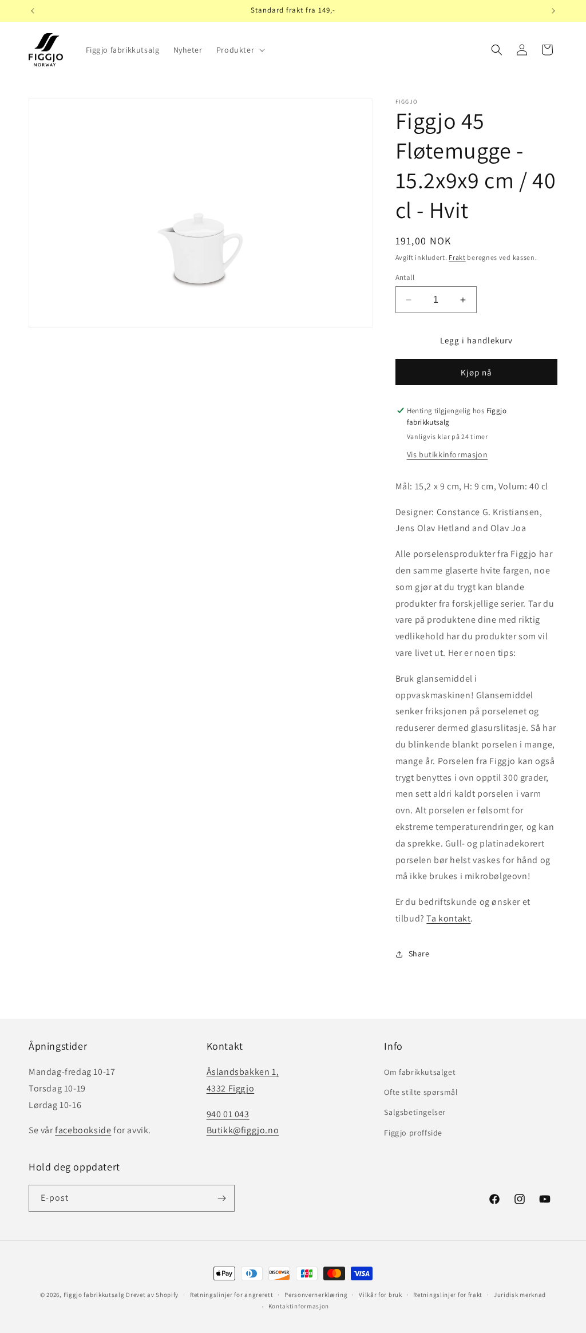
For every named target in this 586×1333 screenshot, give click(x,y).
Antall (404, 277)
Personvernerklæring (315, 1295)
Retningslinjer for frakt (447, 1295)
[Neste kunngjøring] (553, 11)
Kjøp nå (476, 372)
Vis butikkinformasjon (447, 454)
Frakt (457, 257)
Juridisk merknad (520, 1295)
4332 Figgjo (231, 1088)
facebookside (83, 1130)
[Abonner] (221, 1198)
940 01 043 (228, 1114)
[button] (239, 50)
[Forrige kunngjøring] (32, 11)
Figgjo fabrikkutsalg (94, 1295)
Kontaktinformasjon (299, 1306)
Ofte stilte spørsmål (421, 1092)
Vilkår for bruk (380, 1295)
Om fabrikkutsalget (420, 1072)
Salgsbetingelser (415, 1112)
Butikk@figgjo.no (243, 1130)
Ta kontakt (448, 918)
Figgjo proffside (413, 1133)
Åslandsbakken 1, (243, 1072)
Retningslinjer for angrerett (232, 1295)
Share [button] (419, 953)
